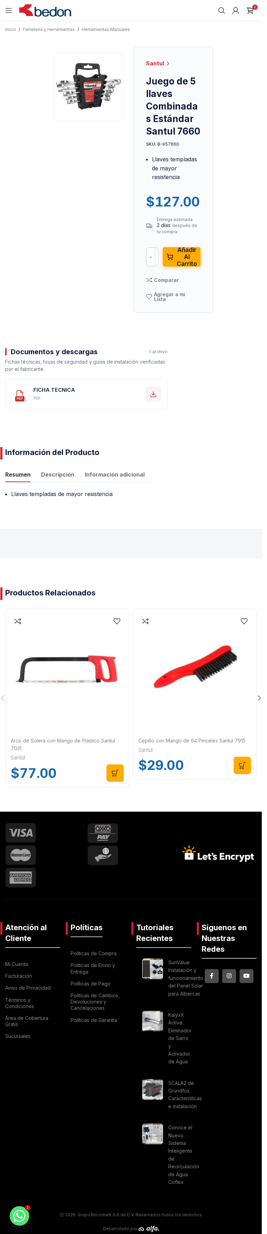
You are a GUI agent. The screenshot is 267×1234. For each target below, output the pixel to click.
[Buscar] (222, 10)
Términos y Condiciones (19, 1003)
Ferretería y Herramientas (49, 29)
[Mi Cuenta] (236, 10)
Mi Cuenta (16, 964)
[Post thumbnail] (152, 979)
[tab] (18, 475)
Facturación (18, 976)
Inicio (10, 29)
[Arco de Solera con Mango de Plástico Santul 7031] (67, 670)
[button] (115, 773)
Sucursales (17, 1036)
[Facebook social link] (212, 976)
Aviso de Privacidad (28, 988)
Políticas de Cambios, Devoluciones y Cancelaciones (95, 1001)
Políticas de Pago (91, 984)
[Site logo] (45, 9)
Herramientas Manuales (106, 29)
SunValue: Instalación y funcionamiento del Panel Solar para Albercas (185, 978)
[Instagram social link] (229, 976)
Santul (155, 63)
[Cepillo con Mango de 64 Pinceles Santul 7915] (195, 670)
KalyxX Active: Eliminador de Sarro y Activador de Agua (180, 1038)
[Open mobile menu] (9, 10)
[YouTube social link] (246, 976)
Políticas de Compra (93, 953)
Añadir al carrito (187, 257)
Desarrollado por (120, 1228)
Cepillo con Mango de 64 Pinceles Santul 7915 (191, 741)
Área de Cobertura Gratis (26, 1021)
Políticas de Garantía (94, 1020)
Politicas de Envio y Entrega (93, 968)
